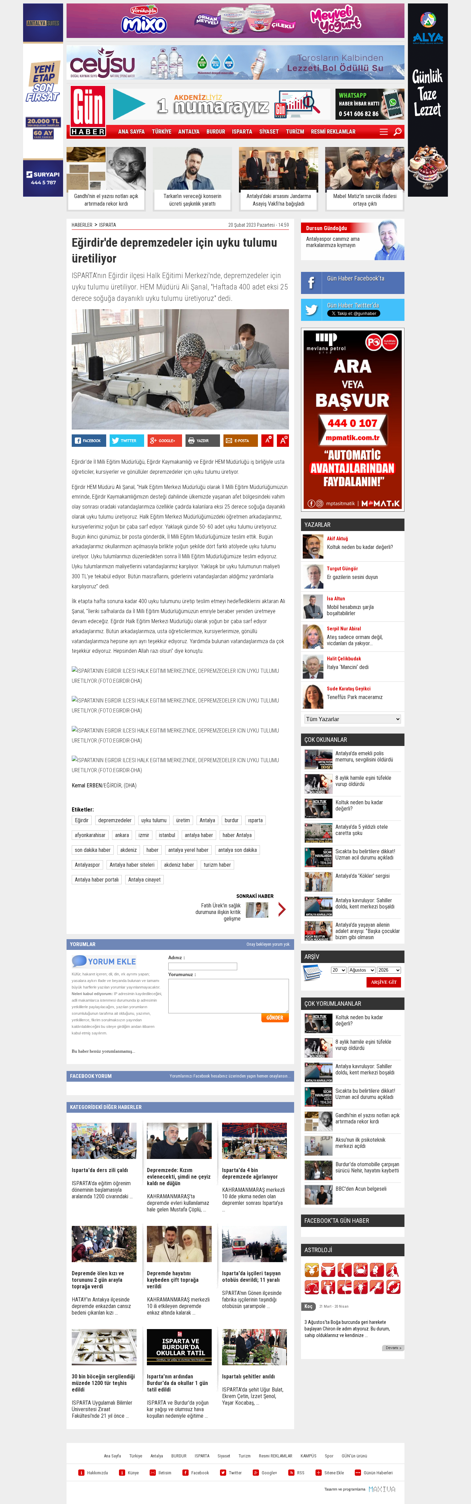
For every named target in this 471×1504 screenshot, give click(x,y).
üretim (183, 820)
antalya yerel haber (188, 850)
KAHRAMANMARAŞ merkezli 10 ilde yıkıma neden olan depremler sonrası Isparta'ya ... (253, 1200)
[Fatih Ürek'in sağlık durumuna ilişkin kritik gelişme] (257, 916)
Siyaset (224, 1455)
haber (153, 850)
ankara (122, 835)
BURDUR (216, 131)
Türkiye (135, 1455)
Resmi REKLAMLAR (275, 1455)
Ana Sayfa (112, 1455)
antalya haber (199, 835)
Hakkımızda (97, 1472)
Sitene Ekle (334, 1472)
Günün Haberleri (378, 1472)
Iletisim (165, 1472)
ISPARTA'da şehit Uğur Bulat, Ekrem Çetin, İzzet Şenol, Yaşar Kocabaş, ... (252, 1396)
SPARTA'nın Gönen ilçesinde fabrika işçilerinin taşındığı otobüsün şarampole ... (252, 1299)
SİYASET (269, 131)
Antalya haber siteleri (132, 865)
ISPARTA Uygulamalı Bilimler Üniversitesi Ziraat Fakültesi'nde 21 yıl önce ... (102, 1409)
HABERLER (82, 225)
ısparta (255, 820)
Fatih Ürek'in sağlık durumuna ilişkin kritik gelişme (218, 912)
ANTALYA (189, 131)
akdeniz (128, 850)
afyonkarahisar (90, 835)
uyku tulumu (154, 820)
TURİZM (295, 131)
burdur (232, 820)
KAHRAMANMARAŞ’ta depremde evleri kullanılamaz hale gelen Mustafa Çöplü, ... (178, 1203)
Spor (329, 1455)
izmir (144, 835)
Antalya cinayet (144, 879)
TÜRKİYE (161, 131)
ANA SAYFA (131, 131)
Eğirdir (82, 820)
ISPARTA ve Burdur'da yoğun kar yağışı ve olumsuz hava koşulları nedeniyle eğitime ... (178, 1409)
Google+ (269, 1472)
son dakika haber (93, 850)
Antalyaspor (87, 865)
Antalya (207, 820)
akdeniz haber (179, 865)
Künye (133, 1472)
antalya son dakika (237, 850)
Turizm (245, 1455)
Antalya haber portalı (97, 879)
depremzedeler (115, 820)
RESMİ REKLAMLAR (333, 131)
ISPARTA (242, 131)
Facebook (200, 1472)
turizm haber (217, 865)
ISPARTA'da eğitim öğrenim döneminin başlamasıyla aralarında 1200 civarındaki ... (102, 1190)
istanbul (167, 835)
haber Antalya (237, 835)
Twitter (235, 1472)
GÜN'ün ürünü (354, 1455)
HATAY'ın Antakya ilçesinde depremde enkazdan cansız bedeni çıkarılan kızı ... (101, 1306)
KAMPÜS (309, 1455)
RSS (300, 1472)
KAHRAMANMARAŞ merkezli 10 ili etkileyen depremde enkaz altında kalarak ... (178, 1306)
